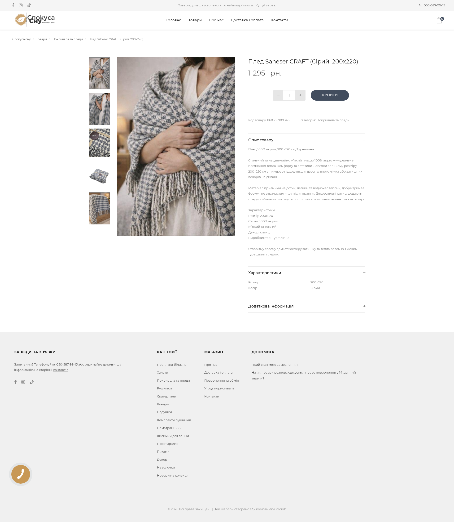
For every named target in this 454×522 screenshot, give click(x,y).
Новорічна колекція (173, 475)
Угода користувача (219, 388)
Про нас (216, 20)
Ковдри (163, 404)
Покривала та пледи (67, 39)
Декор (162, 459)
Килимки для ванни (173, 436)
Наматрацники (169, 428)
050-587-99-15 (434, 5)
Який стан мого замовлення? (275, 364)
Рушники (164, 388)
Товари (195, 20)
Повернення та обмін (221, 380)
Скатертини (166, 396)
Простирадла (168, 444)
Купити (330, 95)
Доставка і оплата (247, 20)
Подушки (164, 412)
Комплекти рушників (174, 420)
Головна (173, 20)
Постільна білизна (172, 364)
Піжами (163, 451)
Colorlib (280, 509)
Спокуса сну (21, 39)
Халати (162, 372)
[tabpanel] (176, 146)
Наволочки (166, 467)
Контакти (279, 20)
